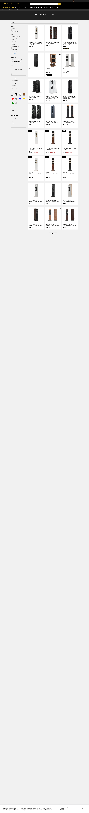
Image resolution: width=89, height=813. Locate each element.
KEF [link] (13, 44)
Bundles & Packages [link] (16, 61)
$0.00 (16, 69)
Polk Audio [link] (14, 51)
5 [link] (13, 123)
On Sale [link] (14, 28)
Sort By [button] (71, 22)
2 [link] (13, 121)
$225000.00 (20, 69)
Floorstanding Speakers (16, 9)
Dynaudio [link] (14, 38)
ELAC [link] (14, 39)
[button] (85, 4)
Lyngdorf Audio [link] (15, 46)
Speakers (10, 9)
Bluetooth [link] (14, 85)
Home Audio (6, 9)
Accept (72, 808)
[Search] (59, 4)
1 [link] (13, 120)
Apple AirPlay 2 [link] (15, 83)
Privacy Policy (37, 810)
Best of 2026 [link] (15, 31)
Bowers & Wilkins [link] (16, 36)
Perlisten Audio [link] (15, 49)
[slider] (11, 67)
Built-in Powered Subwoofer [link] (17, 82)
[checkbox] (11, 28)
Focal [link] (14, 41)
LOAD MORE (53, 233)
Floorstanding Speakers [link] (17, 59)
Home (3, 9)
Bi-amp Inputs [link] (15, 80)
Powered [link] (14, 88)
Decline (82, 808)
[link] (12, 94)
